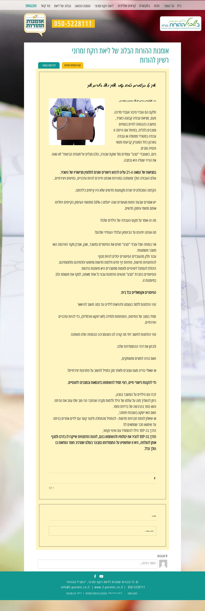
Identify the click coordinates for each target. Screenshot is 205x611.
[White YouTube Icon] (101, 576)
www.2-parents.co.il (108, 587)
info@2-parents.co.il (75, 587)
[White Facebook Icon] (95, 576)
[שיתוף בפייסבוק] (154, 478)
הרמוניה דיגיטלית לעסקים (96, 593)
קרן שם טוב (71, 593)
